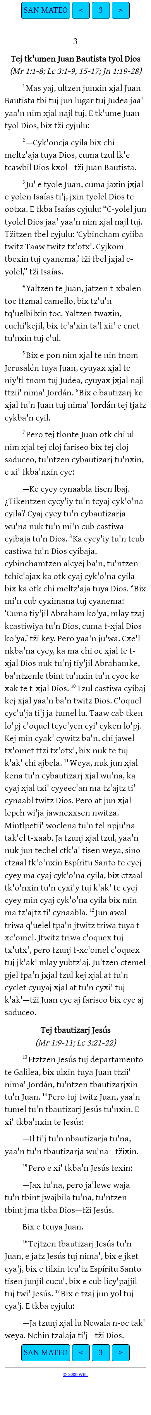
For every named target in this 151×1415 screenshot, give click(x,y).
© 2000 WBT (75, 1374)
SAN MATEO (46, 10)
